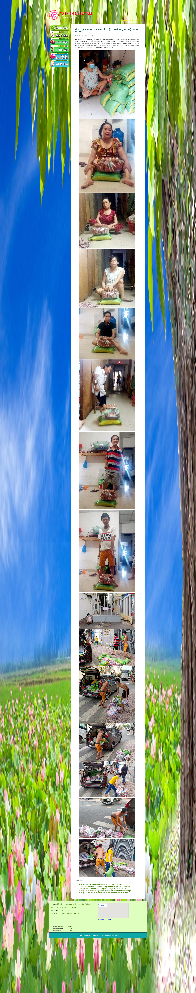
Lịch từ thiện (60, 64)
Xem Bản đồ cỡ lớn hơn (104, 919)
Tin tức (91, 35)
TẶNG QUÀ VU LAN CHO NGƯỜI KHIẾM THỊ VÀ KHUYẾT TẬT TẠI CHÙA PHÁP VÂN (105, 887)
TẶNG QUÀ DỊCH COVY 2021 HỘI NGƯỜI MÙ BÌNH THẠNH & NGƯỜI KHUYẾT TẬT (105, 891)
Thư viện (60, 43)
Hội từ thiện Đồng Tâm (94, 935)
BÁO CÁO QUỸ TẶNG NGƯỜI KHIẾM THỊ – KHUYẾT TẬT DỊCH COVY (100, 884)
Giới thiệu (60, 35)
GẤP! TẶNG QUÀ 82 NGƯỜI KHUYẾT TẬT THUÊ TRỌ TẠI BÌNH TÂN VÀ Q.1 (102, 889)
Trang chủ (60, 28)
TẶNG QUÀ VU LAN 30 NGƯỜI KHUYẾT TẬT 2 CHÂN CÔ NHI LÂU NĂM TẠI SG (103, 893)
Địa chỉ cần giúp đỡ (60, 57)
